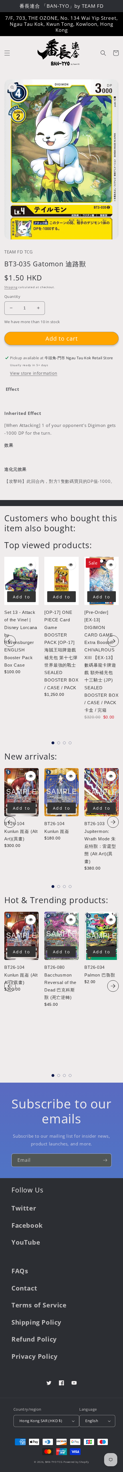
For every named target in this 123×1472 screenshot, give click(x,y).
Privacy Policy (34, 1356)
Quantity (12, 296)
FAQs (19, 1270)
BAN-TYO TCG (54, 1461)
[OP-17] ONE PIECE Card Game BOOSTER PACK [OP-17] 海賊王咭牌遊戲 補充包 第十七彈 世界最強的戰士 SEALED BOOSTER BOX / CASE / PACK (61, 650)
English (91, 1420)
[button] (7, 53)
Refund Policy (34, 1339)
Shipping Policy (36, 1322)
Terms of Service (39, 1305)
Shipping (10, 287)
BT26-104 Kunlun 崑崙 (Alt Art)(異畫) (21, 831)
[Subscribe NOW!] (105, 1160)
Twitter (23, 1208)
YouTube (25, 1242)
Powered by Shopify (76, 1461)
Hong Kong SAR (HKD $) (40, 1420)
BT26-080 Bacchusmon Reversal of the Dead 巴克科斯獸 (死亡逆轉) (60, 982)
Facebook (27, 1225)
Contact (24, 1288)
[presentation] (10, 641)
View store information (33, 373)
